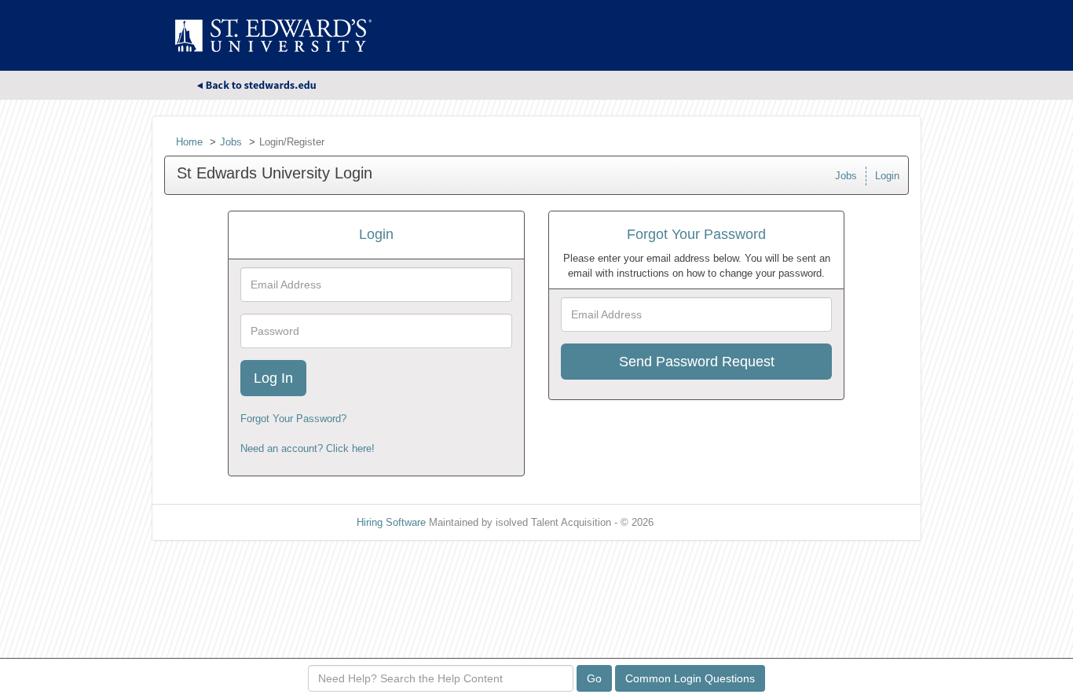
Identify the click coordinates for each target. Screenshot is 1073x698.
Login (887, 176)
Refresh (699, 522)
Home (189, 142)
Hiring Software (391, 522)
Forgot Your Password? (293, 418)
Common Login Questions (690, 678)
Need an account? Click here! (307, 448)
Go (594, 678)
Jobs (231, 142)
